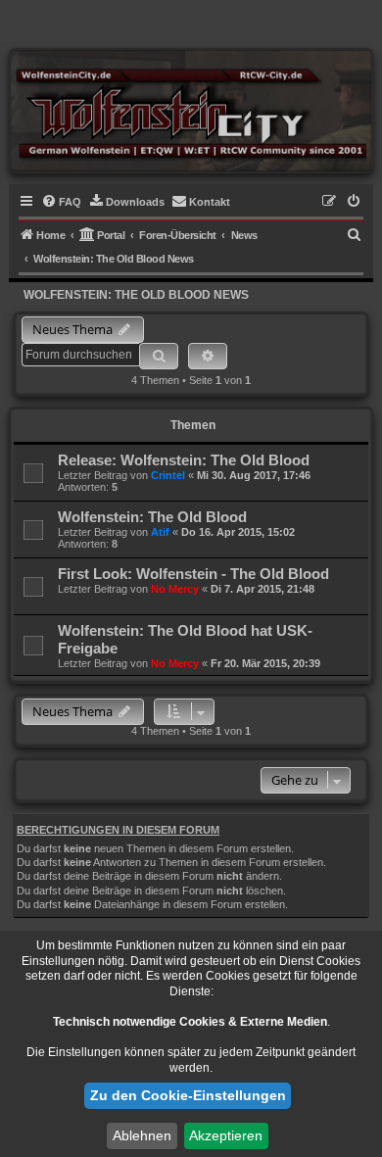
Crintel (168, 475)
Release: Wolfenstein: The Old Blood (184, 460)
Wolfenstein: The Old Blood (152, 516)
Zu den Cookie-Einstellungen (188, 1095)
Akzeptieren (226, 1135)
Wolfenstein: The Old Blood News (136, 295)
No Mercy (175, 589)
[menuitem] (61, 202)
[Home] (191, 110)
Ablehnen (142, 1135)
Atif (160, 532)
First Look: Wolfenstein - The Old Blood (193, 573)
